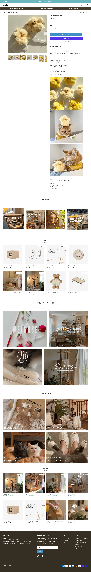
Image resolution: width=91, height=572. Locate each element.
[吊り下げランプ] (78, 510)
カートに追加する (66, 34)
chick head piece (14, 12)
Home (4, 12)
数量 (51, 25)
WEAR (46, 4)
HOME (40, 4)
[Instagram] (5, 1)
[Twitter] (3, 1)
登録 (40, 551)
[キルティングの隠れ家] (13, 254)
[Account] (81, 5)
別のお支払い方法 (66, 41)
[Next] (45, 33)
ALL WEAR (8, 12)
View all (45, 242)
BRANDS (52, 4)
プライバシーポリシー (80, 546)
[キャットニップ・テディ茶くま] (56, 281)
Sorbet (7, 565)
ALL (23, 4)
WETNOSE (57, 21)
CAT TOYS (34, 4)
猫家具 (28, 4)
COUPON (59, 4)
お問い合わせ (78, 548)
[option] (27, 34)
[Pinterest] (6, 1)
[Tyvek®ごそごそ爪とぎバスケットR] (56, 510)
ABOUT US (66, 4)
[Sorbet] (6, 5)
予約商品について (79, 540)
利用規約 (77, 544)
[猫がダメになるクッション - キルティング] (78, 254)
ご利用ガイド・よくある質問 (81, 538)
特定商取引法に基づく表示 (81, 542)
